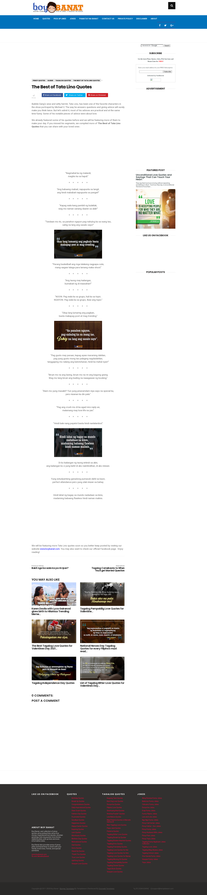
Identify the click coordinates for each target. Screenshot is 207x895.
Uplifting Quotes (78, 860)
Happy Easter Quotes (80, 826)
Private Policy (125, 18)
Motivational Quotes (79, 842)
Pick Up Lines (60, 18)
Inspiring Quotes (78, 829)
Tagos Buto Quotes (114, 869)
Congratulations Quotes (81, 804)
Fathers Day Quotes (79, 814)
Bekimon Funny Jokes (150, 801)
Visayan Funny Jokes (150, 859)
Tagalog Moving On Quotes (117, 859)
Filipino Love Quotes (114, 807)
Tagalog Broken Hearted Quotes (119, 841)
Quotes (46, 18)
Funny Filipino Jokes (149, 814)
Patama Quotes (113, 831)
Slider (50, 80)
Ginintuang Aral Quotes (115, 811)
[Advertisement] (103, 35)
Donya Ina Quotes (113, 804)
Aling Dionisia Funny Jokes (152, 798)
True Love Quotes (78, 857)
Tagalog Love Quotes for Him (118, 853)
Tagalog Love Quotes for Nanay (119, 856)
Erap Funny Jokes (148, 811)
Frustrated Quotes (78, 817)
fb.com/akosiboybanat (40, 856)
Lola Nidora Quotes (114, 817)
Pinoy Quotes (39, 80)
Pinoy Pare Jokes (148, 835)
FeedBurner (160, 76)
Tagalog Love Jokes (149, 847)
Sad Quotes (76, 845)
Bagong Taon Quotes (115, 798)
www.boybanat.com (39, 854)
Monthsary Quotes (79, 835)
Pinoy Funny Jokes (149, 829)
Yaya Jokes (146, 862)
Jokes (73, 18)
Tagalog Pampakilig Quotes (117, 862)
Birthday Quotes (78, 798)
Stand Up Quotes (78, 851)
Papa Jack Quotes (114, 828)
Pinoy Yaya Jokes (148, 839)
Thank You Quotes (79, 854)
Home (36, 18)
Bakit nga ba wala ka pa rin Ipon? (50, 567)
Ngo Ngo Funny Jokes (150, 820)
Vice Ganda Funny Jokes (151, 856)
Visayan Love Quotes (79, 864)
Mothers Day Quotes (79, 839)
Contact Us (108, 18)
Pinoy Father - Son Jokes (151, 826)
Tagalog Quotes (63, 80)
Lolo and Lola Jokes (149, 817)
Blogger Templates (67, 889)
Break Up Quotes (78, 801)
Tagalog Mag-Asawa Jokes (152, 850)
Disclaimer (141, 18)
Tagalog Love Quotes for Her (117, 850)
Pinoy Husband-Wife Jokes (152, 832)
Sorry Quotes (77, 848)
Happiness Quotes (78, 823)
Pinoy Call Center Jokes (151, 823)
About (154, 18)
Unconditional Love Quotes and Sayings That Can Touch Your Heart (154, 177)
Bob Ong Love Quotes (115, 801)
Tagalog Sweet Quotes (115, 865)
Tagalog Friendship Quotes (117, 847)
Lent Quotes (76, 832)
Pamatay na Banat (88, 18)
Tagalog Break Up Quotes (116, 837)
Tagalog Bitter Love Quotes (117, 834)
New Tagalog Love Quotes (116, 825)
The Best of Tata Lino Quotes (86, 80)
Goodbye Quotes (78, 820)
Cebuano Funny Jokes (150, 804)
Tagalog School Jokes (150, 853)
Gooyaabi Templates (106, 889)
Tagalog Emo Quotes (115, 844)
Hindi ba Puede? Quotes (116, 814)
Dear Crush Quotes (79, 811)
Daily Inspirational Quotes (81, 807)
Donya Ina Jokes (148, 807)
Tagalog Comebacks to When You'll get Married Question (108, 568)
